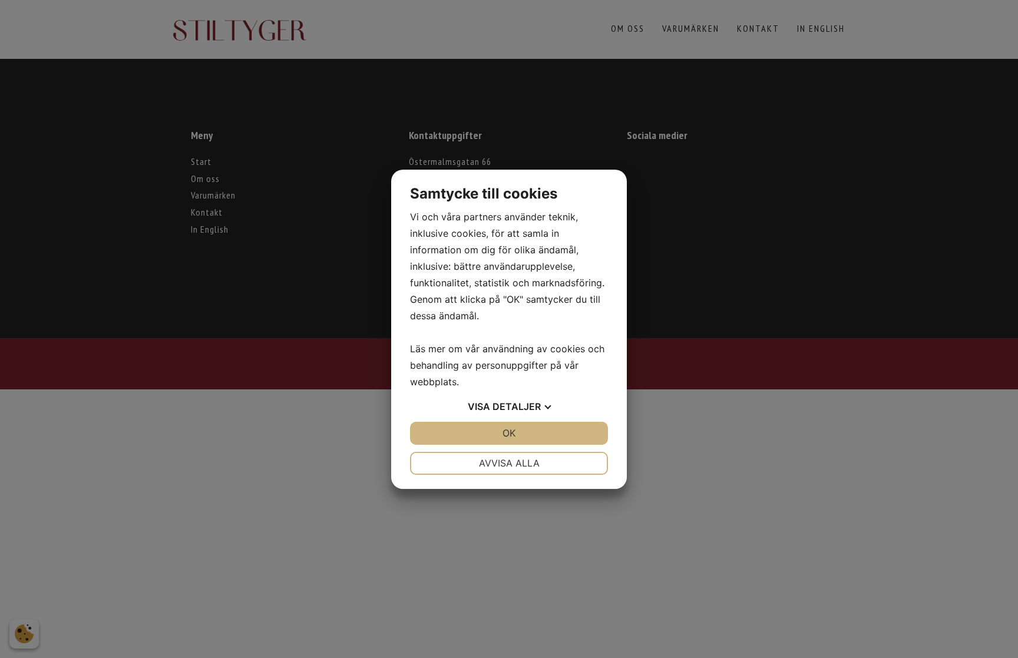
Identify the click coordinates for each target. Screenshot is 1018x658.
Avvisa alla (509, 463)
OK (509, 433)
